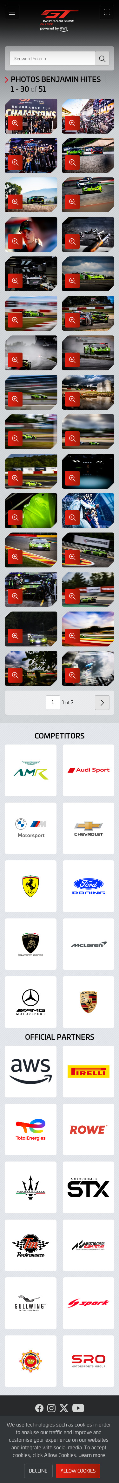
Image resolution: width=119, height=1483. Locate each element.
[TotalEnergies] (30, 1129)
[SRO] (89, 1361)
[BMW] (30, 828)
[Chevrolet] (89, 828)
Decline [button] (38, 1471)
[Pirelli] (89, 1071)
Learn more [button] (91, 1454)
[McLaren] (89, 944)
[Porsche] (89, 1002)
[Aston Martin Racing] (30, 770)
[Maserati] (30, 1187)
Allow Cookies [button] (78, 1471)
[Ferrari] (30, 886)
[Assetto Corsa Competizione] (89, 1245)
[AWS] (30, 1071)
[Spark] (89, 1303)
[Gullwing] (30, 1303)
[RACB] (30, 1361)
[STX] (89, 1187)
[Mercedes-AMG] (30, 1002)
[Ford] (89, 886)
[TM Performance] (30, 1245)
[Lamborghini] (30, 944)
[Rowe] (89, 1129)
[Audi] (89, 770)
